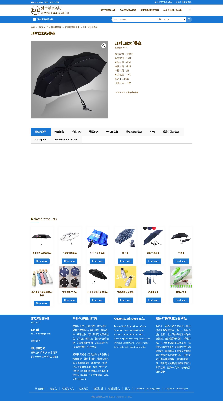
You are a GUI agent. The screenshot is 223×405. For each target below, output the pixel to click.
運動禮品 (101, 326)
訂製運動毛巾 (102, 342)
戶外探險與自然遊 (128, 10)
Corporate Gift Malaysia (176, 388)
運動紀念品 (78, 326)
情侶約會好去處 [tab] (134, 131)
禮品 (127, 388)
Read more (41, 261)
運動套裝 (93, 354)
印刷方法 (45, 352)
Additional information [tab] (65, 139)
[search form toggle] (190, 10)
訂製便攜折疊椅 (85, 342)
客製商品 (83, 388)
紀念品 (53, 388)
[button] (103, 45)
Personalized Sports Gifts (126, 326)
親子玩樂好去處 (108, 10)
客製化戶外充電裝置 (91, 375)
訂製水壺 (91, 347)
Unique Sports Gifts (124, 342)
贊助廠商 (40, 388)
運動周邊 (92, 334)
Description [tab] (40, 139)
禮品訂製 (98, 388)
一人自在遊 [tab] (112, 131)
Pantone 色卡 (40, 356)
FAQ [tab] (152, 131)
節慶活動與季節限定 (150, 10)
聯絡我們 (35, 341)
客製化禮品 (114, 388)
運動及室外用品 (81, 330)
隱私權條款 (53, 356)
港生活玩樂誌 (51, 8)
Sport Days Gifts (138, 347)
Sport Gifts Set (121, 347)
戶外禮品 (81, 334)
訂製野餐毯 (79, 347)
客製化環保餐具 (89, 371)
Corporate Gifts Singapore (147, 388)
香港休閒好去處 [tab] (171, 131)
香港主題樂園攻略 (183, 2)
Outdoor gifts (142, 342)
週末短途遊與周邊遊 (163, 2)
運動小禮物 (89, 358)
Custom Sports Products (125, 338)
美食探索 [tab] (59, 131)
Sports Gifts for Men (133, 334)
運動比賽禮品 (80, 354)
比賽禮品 (90, 326)
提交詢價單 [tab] (40, 131)
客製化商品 (68, 388)
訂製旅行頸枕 (84, 338)
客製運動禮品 (82, 362)
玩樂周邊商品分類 (45, 19)
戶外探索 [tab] (76, 131)
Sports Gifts (144, 338)
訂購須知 (35, 352)
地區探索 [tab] (93, 131)
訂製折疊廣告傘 (132, 92)
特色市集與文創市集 (173, 10)
